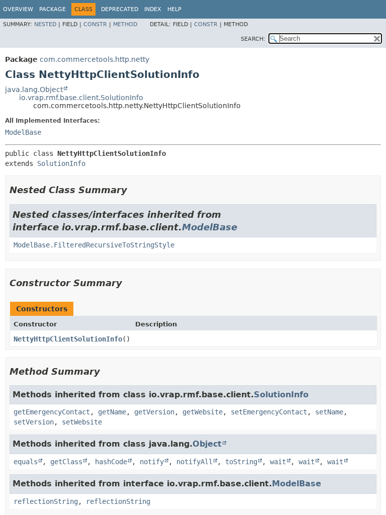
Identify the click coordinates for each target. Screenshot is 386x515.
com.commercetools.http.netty (94, 59)
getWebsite (202, 412)
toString (241, 462)
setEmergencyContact (269, 412)
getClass (66, 462)
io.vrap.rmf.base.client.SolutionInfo (81, 98)
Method (125, 24)
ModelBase (23, 132)
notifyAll (194, 462)
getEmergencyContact (52, 412)
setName (329, 412)
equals (26, 462)
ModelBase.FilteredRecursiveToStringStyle (94, 245)
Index (152, 9)
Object (207, 444)
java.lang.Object (34, 89)
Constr (95, 24)
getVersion (154, 412)
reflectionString (46, 501)
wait (278, 462)
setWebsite (82, 422)
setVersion (34, 422)
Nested (45, 24)
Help (174, 9)
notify (152, 462)
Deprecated (119, 9)
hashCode (111, 462)
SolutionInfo (61, 163)
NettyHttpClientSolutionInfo (68, 339)
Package (52, 9)
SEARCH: (253, 39)
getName (112, 412)
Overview (18, 9)
